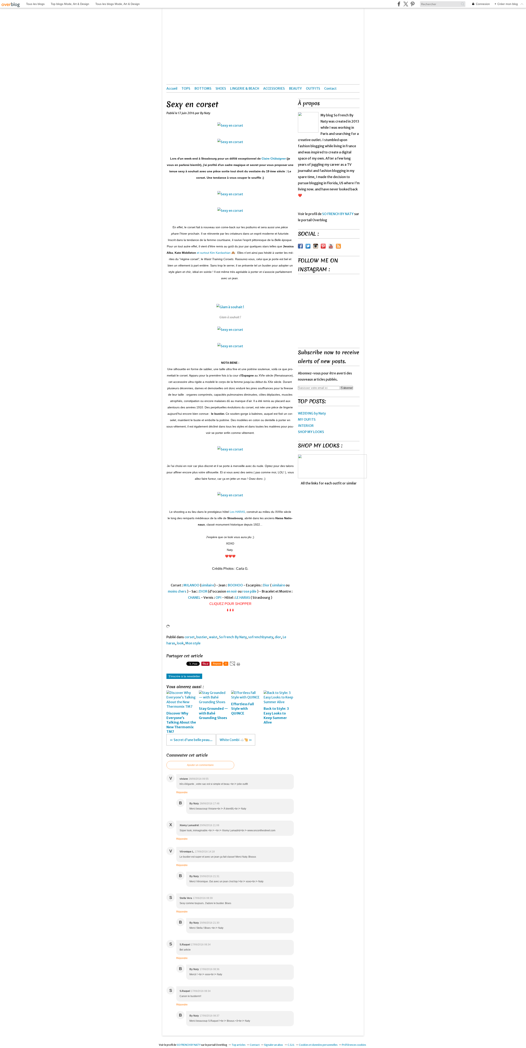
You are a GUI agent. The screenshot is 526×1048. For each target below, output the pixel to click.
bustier (201, 637)
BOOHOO (235, 585)
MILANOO (191, 585)
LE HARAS (242, 597)
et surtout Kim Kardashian (214, 252)
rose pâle (249, 591)
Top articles (239, 1044)
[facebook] (398, 4)
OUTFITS (313, 88)
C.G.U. (291, 1044)
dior (278, 637)
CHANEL (194, 597)
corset (190, 637)
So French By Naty (233, 637)
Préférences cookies (354, 1044)
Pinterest (323, 246)
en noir (232, 591)
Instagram (315, 246)
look (180, 643)
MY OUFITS (307, 419)
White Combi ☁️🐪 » (236, 740)
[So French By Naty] (308, 122)
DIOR (203, 591)
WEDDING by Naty (312, 413)
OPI (218, 597)
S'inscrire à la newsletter (184, 676)
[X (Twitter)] (405, 4)
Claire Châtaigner (274, 158)
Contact (330, 88)
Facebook (300, 246)
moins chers (177, 591)
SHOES (221, 88)
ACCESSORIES (274, 88)
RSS (338, 246)
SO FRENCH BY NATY (338, 214)
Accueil (171, 88)
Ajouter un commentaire (200, 765)
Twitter (308, 246)
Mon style (193, 643)
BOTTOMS (202, 88)
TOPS (185, 88)
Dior (266, 585)
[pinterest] (412, 4)
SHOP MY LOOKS (311, 432)
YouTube (330, 246)
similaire (207, 585)
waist (213, 637)
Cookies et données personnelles (318, 1044)
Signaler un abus (273, 1044)
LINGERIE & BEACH (244, 88)
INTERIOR (306, 426)
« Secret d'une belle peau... (191, 740)
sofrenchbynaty (260, 637)
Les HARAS (237, 511)
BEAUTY (295, 88)
